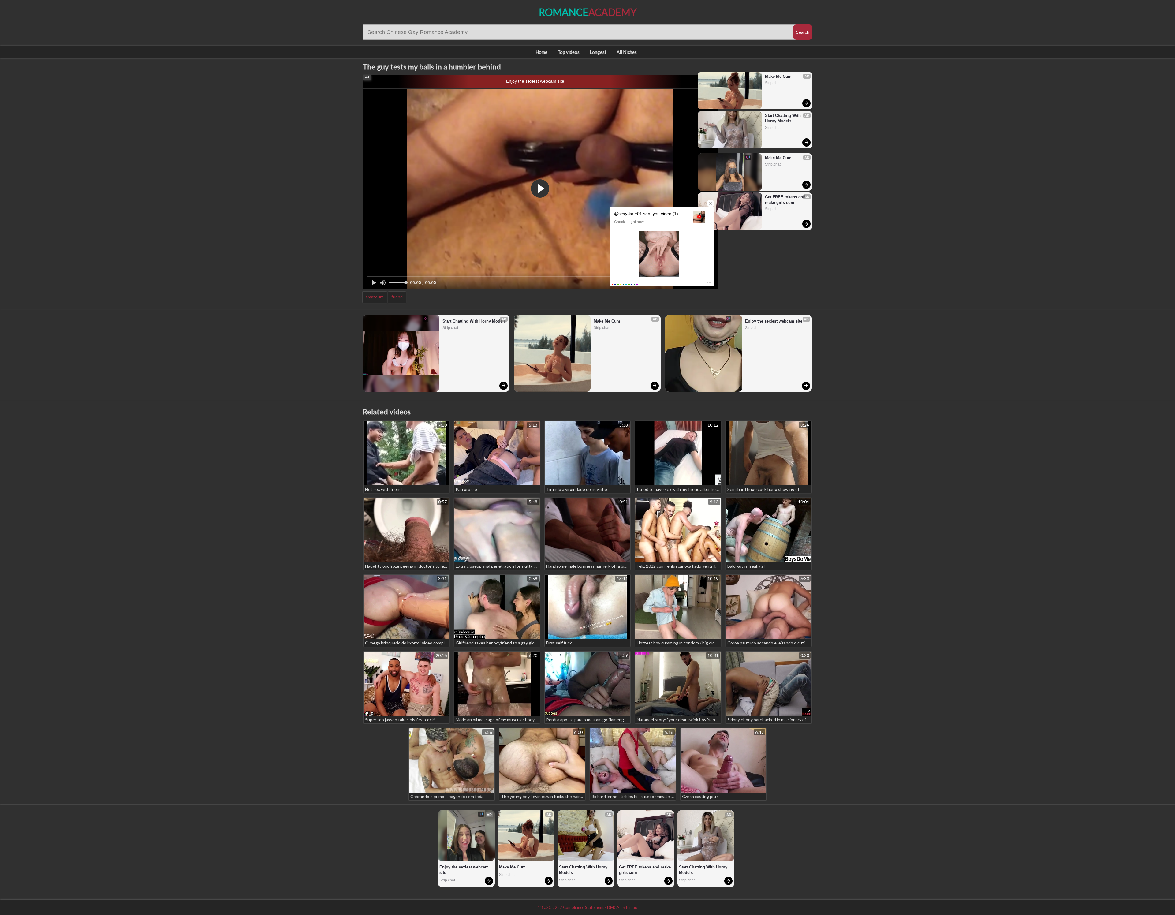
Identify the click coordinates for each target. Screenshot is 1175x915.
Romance (587, 12)
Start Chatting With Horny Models (783, 118)
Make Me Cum (778, 76)
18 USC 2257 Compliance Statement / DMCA (578, 907)
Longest (598, 52)
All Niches (627, 52)
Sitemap (630, 907)
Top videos (569, 52)
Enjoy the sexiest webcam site (535, 81)
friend (397, 296)
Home (541, 52)
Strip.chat (773, 83)
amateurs (375, 296)
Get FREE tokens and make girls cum (786, 200)
